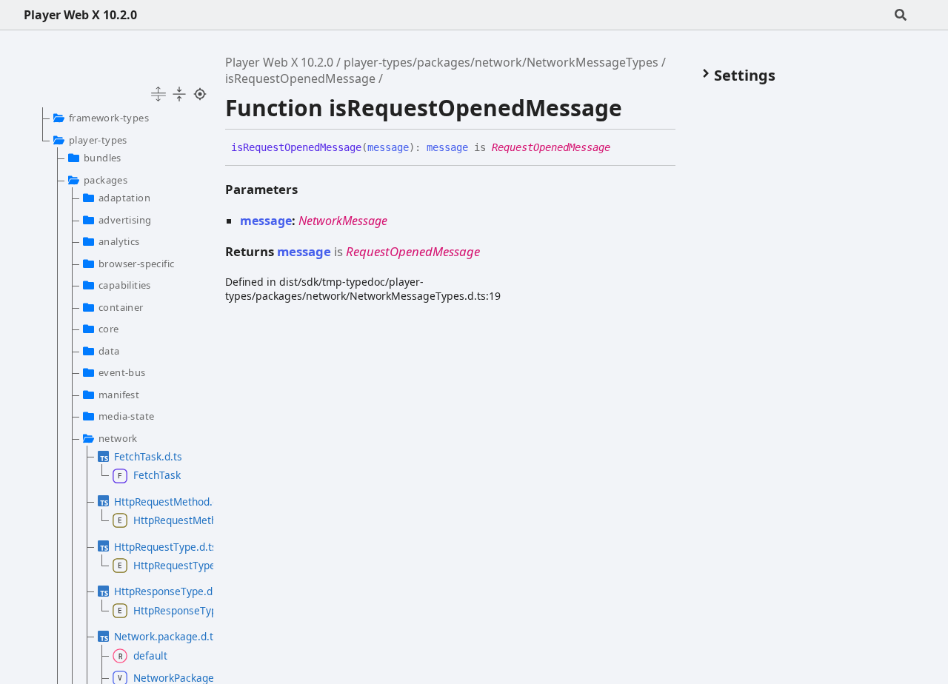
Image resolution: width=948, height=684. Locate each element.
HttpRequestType (165, 565)
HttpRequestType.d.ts (156, 547)
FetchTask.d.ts (148, 456)
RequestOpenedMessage (551, 147)
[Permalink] (621, 148)
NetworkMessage (342, 220)
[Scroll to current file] (200, 94)
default (150, 655)
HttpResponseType (165, 610)
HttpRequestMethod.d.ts (156, 501)
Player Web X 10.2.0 (80, 15)
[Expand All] (158, 94)
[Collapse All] (179, 94)
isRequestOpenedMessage (300, 78)
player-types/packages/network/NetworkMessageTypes (501, 62)
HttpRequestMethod (165, 520)
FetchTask (157, 475)
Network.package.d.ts (156, 636)
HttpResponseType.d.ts (156, 591)
